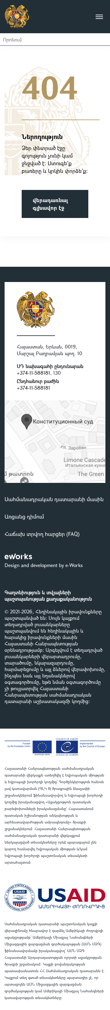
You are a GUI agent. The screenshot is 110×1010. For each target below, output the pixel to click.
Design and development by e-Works (44, 565)
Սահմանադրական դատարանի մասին (54, 499)
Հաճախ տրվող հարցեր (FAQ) (42, 533)
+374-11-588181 (33, 372)
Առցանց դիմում (24, 516)
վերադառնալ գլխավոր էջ (50, 203)
